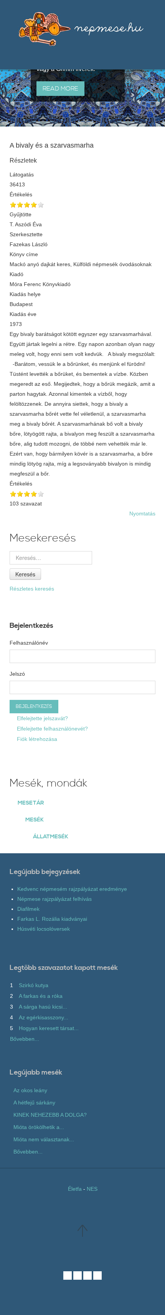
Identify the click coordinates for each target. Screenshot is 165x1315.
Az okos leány (30, 1090)
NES (92, 1189)
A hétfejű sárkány (34, 1102)
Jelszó (17, 674)
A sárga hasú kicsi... (43, 1007)
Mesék (34, 819)
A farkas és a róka (41, 996)
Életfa (75, 1189)
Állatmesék (50, 836)
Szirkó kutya (33, 985)
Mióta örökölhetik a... (38, 1127)
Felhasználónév (29, 643)
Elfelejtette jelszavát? (41, 718)
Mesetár (31, 803)
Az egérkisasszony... (43, 1017)
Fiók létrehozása (36, 739)
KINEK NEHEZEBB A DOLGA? (50, 1115)
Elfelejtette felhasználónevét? (51, 729)
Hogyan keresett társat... (49, 1028)
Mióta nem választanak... (43, 1139)
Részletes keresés (32, 589)
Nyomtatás (142, 513)
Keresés (25, 574)
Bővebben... (24, 1039)
